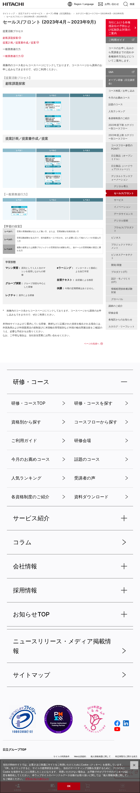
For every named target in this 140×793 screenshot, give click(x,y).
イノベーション (122, 206)
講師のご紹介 (115, 305)
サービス (118, 199)
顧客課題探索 (10, 37)
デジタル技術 (121, 220)
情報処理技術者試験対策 (122, 290)
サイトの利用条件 (61, 756)
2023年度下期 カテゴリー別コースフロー (121, 126)
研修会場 (113, 312)
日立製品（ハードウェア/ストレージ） (122, 167)
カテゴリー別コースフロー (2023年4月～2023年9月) (100, 13)
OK (69, 786)
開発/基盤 (116, 264)
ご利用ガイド (116, 40)
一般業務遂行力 (12, 56)
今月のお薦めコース (119, 97)
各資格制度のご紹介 (119, 118)
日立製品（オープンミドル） (122, 157)
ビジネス (116, 237)
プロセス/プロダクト (124, 229)
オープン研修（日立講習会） (59, 13)
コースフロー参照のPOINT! (122, 147)
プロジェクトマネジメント (122, 246)
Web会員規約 (80, 756)
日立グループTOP (14, 749)
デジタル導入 (121, 186)
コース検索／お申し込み (121, 90)
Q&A (110, 71)
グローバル (117, 299)
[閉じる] (134, 765)
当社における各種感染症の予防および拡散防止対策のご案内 (119, 28)
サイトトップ (9, 13)
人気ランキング (116, 111)
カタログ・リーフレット (121, 326)
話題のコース (115, 104)
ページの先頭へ (91, 343)
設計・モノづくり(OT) (120, 280)
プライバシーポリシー (37, 779)
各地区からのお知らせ (120, 319)
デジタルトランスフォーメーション (122, 178)
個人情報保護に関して (101, 756)
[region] (70, 776)
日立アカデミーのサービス (30, 13)
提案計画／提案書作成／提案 (19, 42)
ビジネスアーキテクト (122, 256)
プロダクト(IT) (119, 271)
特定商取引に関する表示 (126, 756)
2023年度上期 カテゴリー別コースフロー (121, 137)
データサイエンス (123, 213)
